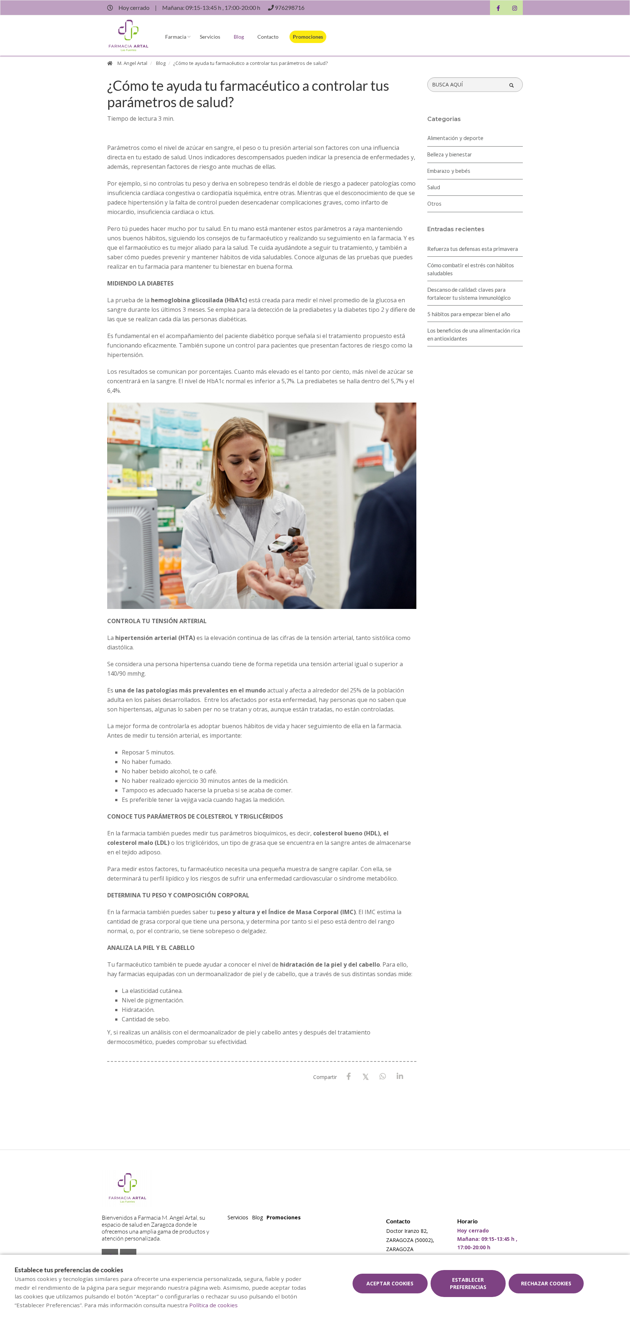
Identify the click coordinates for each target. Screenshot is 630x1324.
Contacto (268, 37)
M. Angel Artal (132, 63)
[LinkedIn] (400, 1076)
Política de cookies (213, 1305)
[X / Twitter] (366, 1076)
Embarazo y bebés (448, 171)
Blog (239, 37)
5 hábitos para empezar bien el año (468, 314)
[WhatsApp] (383, 1076)
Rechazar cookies (546, 1283)
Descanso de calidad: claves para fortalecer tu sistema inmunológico (468, 293)
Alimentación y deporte (455, 138)
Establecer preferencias (468, 1283)
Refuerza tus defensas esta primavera (472, 248)
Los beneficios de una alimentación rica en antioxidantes (473, 334)
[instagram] (514, 8)
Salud (433, 187)
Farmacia (175, 37)
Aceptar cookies (389, 1283)
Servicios (210, 37)
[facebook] (498, 8)
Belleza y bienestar (449, 155)
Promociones (308, 37)
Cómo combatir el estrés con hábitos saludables (470, 269)
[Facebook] (349, 1076)
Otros (434, 204)
